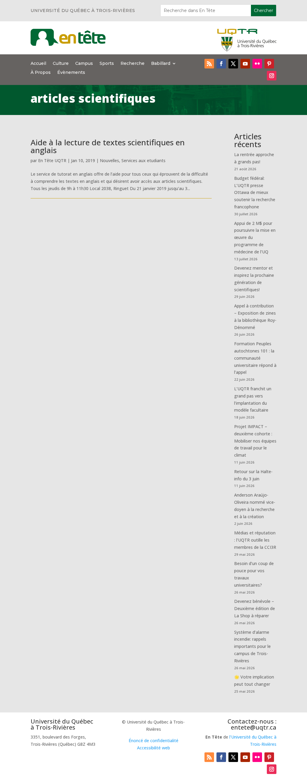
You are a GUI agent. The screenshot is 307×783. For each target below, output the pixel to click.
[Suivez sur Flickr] (257, 63)
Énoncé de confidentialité (153, 740)
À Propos (41, 72)
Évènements (71, 72)
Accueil (38, 63)
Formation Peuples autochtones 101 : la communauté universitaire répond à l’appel (255, 358)
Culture (61, 63)
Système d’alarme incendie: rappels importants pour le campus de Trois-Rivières (252, 646)
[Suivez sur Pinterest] (269, 63)
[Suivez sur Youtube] (245, 63)
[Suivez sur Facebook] (221, 63)
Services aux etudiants (143, 160)
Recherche (133, 63)
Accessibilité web (153, 748)
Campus (84, 63)
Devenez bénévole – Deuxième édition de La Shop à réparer (254, 608)
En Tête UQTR (52, 160)
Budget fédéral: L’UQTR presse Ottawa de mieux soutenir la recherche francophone (254, 192)
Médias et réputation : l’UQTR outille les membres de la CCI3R (255, 540)
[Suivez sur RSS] (209, 63)
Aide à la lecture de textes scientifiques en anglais (108, 146)
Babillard (160, 63)
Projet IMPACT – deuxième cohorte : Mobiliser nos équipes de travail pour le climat (255, 441)
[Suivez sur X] (233, 63)
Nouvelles (109, 160)
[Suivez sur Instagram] (271, 75)
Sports (107, 63)
